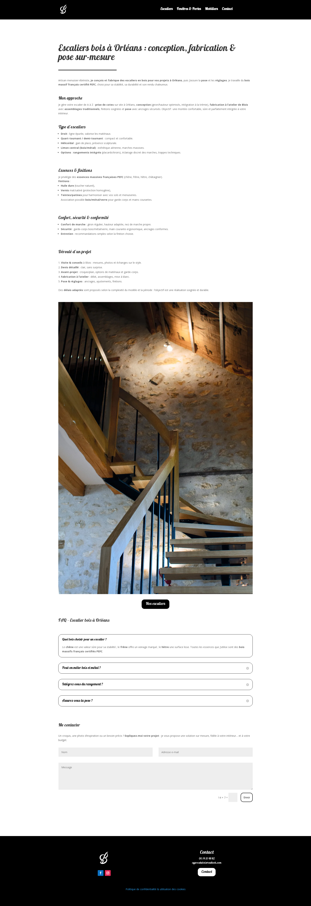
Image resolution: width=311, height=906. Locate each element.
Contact (227, 10)
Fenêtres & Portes (189, 10)
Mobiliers (211, 10)
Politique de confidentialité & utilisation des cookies (156, 889)
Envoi (247, 797)
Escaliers (166, 10)
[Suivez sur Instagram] (108, 873)
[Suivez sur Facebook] (100, 873)
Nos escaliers (155, 604)
